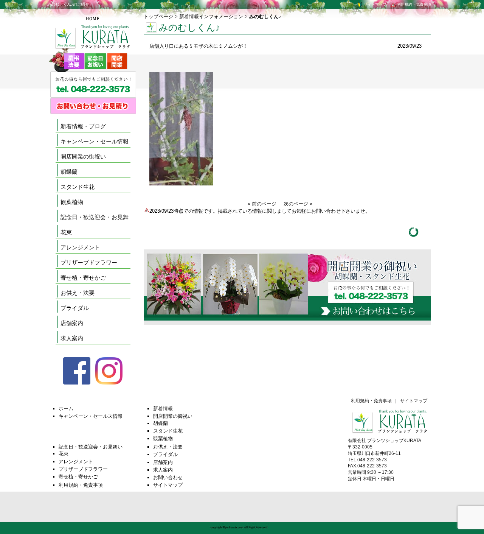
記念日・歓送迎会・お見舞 (94, 217)
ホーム (66, 408)
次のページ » (298, 204)
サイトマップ (374, 4)
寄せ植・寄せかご (83, 277)
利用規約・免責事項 (413, 4)
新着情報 (163, 408)
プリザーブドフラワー (88, 262)
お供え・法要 (77, 293)
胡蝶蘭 (69, 171)
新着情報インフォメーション (211, 16)
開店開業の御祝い (83, 156)
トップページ (158, 16)
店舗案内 (71, 323)
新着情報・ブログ (83, 126)
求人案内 (71, 338)
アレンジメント (80, 247)
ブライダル (74, 308)
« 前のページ (262, 204)
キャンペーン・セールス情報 (91, 416)
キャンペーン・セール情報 (94, 141)
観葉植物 (71, 202)
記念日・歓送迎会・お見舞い (91, 447)
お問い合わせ (168, 477)
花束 (66, 232)
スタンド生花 (77, 187)
